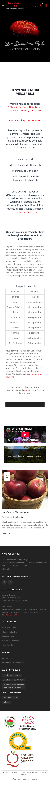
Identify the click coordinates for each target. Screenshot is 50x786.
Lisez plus (6, 534)
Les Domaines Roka (15, 4)
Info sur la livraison (10, 632)
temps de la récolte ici (25, 212)
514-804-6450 (11, 615)
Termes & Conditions (11, 641)
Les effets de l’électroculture (15, 512)
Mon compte (8, 658)
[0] (39, 5)
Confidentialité (8, 636)
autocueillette (29, 390)
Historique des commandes (13, 663)
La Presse (6, 702)
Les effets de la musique (12, 675)
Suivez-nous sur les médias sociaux (17, 576)
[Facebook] (4, 582)
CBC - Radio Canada (10, 697)
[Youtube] (10, 582)
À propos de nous (10, 628)
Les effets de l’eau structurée (13, 680)
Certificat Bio (8, 645)
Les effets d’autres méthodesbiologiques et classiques (13, 686)
